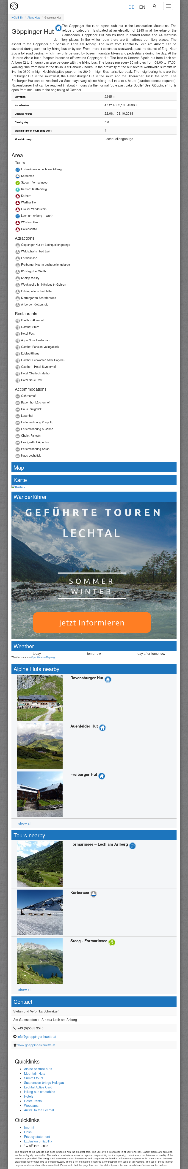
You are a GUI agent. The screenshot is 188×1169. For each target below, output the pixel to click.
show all (24, 823)
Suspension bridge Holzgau (44, 1082)
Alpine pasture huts (38, 1068)
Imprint (29, 1127)
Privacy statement (37, 1136)
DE (131, 7)
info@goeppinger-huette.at (36, 1036)
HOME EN (17, 17)
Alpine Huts (34, 17)
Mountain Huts (34, 1073)
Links (28, 1132)
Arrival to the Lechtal (39, 1110)
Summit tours (33, 1078)
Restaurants (33, 1101)
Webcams (31, 1105)
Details (94, 170)
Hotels (28, 1096)
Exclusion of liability (38, 1141)
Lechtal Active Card (38, 1087)
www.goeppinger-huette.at (36, 1045)
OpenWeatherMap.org (43, 657)
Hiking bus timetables (39, 1091)
